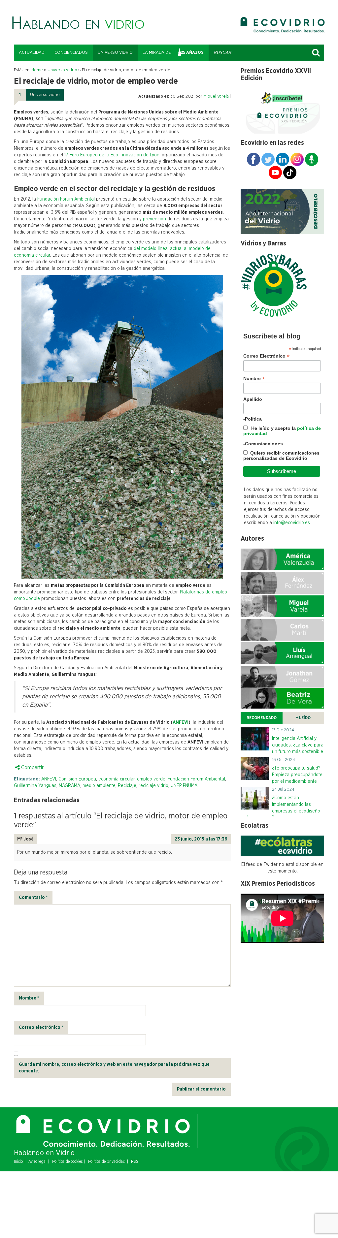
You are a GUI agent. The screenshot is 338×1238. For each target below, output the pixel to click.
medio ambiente (99, 785)
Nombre (29, 998)
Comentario (33, 897)
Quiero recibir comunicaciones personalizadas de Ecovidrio (281, 455)
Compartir (32, 767)
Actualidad (32, 52)
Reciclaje (127, 785)
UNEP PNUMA (184, 785)
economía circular (116, 779)
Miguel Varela (216, 96)
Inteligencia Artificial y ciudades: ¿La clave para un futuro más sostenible (297, 745)
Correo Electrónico (266, 356)
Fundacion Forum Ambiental (196, 779)
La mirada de (157, 52)
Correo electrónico (41, 1027)
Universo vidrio (115, 52)
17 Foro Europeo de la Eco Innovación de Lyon (111, 155)
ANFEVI (180, 722)
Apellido (252, 399)
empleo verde (151, 779)
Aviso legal (37, 1161)
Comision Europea (77, 779)
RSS (134, 1161)
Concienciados (71, 52)
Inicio (18, 1161)
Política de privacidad (106, 1161)
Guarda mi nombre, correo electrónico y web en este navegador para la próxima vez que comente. (114, 1067)
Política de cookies (67, 1161)
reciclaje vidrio (153, 785)
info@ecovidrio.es (291, 523)
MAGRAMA (69, 785)
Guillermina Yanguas (35, 785)
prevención (154, 219)
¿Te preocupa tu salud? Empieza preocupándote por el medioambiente (297, 775)
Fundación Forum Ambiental (66, 199)
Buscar (316, 53)
